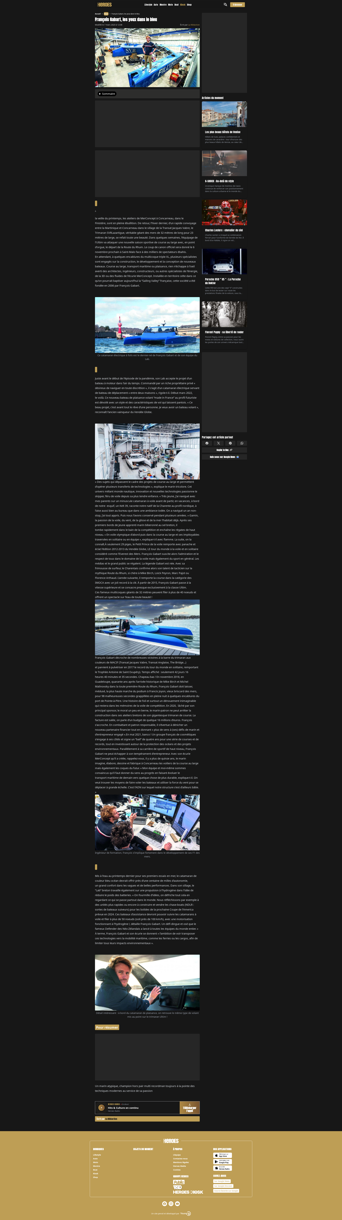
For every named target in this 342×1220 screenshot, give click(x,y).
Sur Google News (222, 1181)
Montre (163, 4)
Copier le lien (223, 449)
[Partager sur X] (219, 443)
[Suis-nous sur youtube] (177, 1203)
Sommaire (108, 94)
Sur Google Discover (223, 1186)
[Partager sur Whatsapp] (242, 443)
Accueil (98, 14)
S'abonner (237, 4)
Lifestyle (148, 4)
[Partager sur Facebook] (207, 443)
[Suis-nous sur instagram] (171, 1203)
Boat (176, 4)
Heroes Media (179, 1166)
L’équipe (177, 1155)
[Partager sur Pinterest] (230, 443)
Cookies (176, 1170)
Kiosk (182, 4)
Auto (156, 4)
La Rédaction (194, 24)
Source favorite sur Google (226, 1190)
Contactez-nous (180, 1158)
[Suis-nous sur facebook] (164, 1203)
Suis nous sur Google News (222, 456)
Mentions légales (181, 1162)
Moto (170, 4)
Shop (189, 4)
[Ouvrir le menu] (226, 4)
